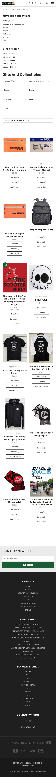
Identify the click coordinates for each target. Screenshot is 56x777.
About (28, 586)
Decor (5, 30)
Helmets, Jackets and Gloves (28, 624)
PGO (28, 702)
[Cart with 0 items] (47, 3)
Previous (4, 774)
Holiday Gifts (8, 20)
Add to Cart (14, 187)
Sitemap (28, 610)
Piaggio (28, 692)
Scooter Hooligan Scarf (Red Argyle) (15, 500)
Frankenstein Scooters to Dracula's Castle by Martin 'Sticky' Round (41, 502)
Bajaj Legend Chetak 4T (28, 634)
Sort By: (7, 120)
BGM (28, 678)
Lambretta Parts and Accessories (28, 628)
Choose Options (14, 390)
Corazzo (28, 682)
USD (40, 3)
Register (32, 607)
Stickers (6, 37)
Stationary (7, 34)
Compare (14, 182)
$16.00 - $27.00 (9, 57)
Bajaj (28, 695)
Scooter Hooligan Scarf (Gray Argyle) (41, 434)
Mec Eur (28, 671)
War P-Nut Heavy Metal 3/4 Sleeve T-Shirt (41, 367)
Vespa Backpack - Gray (41, 229)
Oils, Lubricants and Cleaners (28, 655)
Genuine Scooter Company (28, 645)
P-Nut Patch (41, 300)
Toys (5, 40)
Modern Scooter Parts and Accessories (28, 648)
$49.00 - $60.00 (9, 67)
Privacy (28, 590)
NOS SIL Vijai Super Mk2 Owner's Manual (41, 168)
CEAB (28, 688)
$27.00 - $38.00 (9, 60)
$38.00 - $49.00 (9, 64)
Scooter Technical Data (28, 593)
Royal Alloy (28, 641)
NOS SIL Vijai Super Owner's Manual (14, 235)
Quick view (14, 177)
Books (5, 27)
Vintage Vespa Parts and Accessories (28, 631)
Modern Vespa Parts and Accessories (28, 638)
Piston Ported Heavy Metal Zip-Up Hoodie (14, 438)
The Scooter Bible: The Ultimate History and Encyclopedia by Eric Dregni (14, 300)
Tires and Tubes (28, 651)
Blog (28, 600)
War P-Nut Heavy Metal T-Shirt (15, 371)
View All (28, 705)
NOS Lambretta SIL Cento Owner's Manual (14, 168)
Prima (28, 675)
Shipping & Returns (28, 603)
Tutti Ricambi (28, 698)
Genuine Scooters (28, 685)
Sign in (23, 607)
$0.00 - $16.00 (8, 54)
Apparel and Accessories (13, 24)
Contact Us (28, 596)
